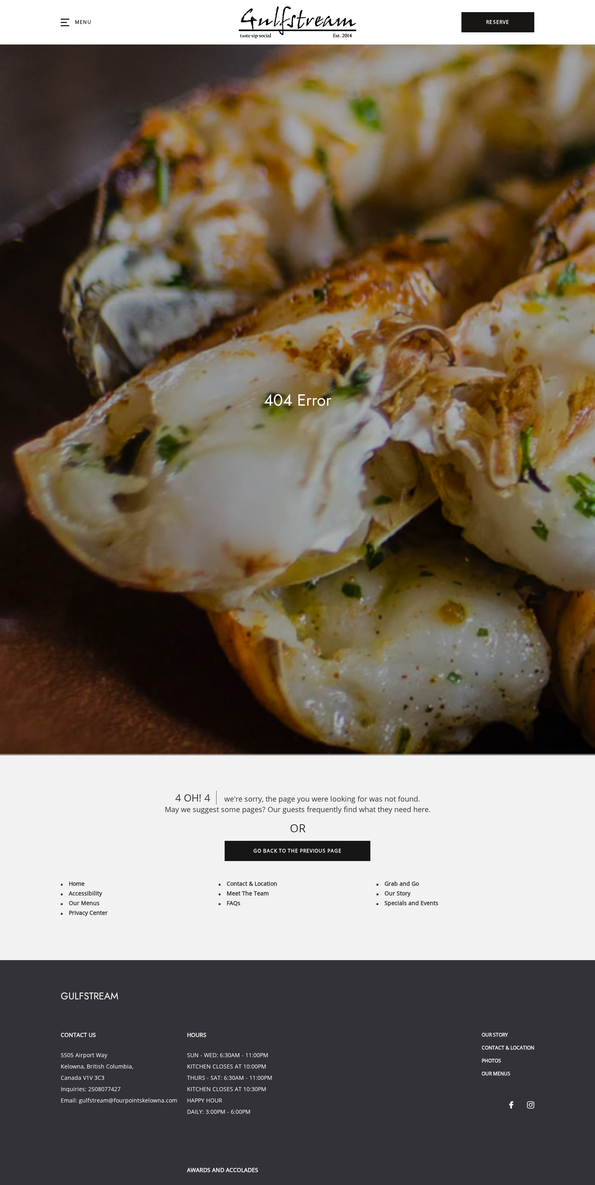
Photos (491, 1060)
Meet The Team (248, 893)
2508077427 (104, 1089)
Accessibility (85, 893)
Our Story (397, 893)
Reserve (497, 22)
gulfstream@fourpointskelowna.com (128, 1100)
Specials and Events (411, 903)
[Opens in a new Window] (511, 1105)
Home (77, 883)
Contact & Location (252, 883)
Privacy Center (88, 912)
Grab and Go (402, 883)
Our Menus (84, 903)
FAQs (233, 903)
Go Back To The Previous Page (297, 850)
